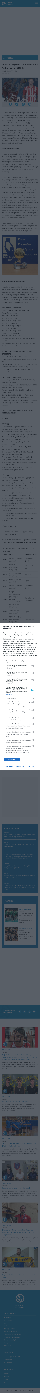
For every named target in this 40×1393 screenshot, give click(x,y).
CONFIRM (12, 759)
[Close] (36, 627)
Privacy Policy (31, 766)
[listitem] (20, 661)
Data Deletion (9, 766)
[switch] (32, 666)
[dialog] (20, 696)
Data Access (20, 766)
